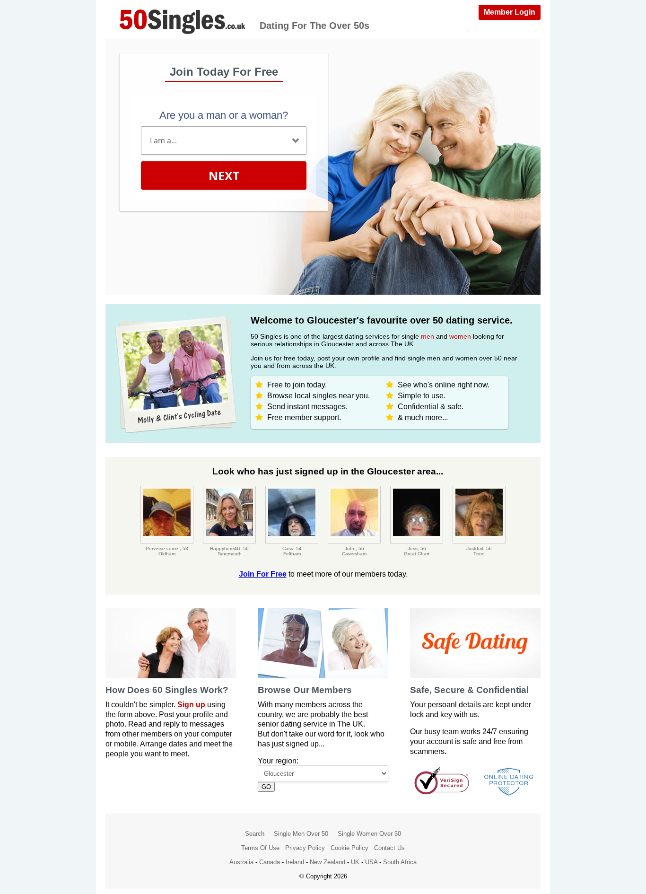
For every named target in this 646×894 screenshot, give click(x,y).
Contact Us (389, 847)
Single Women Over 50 (369, 833)
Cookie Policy (349, 847)
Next (224, 175)
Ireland (295, 862)
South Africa (400, 862)
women (460, 336)
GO (266, 786)
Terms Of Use (260, 847)
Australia (241, 862)
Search (254, 833)
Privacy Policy (305, 847)
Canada (269, 862)
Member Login (509, 12)
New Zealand (327, 862)
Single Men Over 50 (301, 833)
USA (371, 862)
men (427, 336)
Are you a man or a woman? (223, 115)
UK (355, 862)
